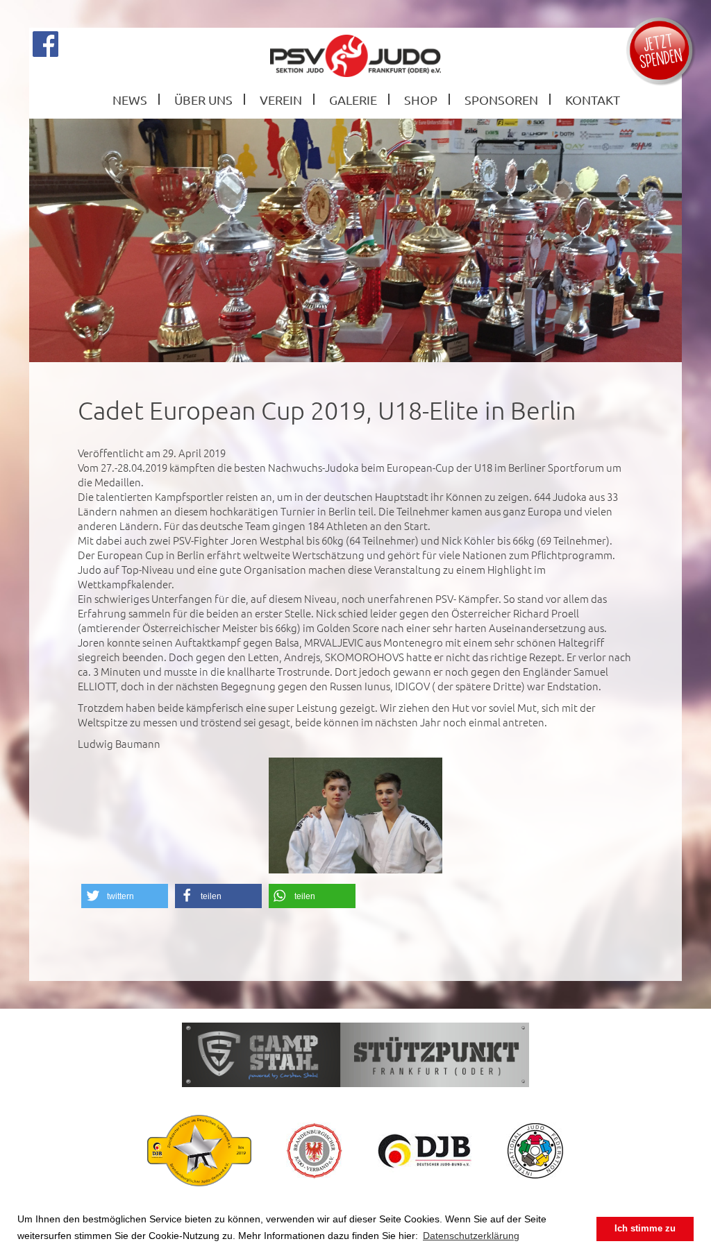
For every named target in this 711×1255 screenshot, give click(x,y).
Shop (420, 99)
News (129, 99)
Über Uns (203, 99)
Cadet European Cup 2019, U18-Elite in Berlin (327, 410)
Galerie (353, 99)
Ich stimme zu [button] (645, 1228)
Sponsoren (501, 99)
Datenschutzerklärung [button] (471, 1235)
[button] (124, 896)
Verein (281, 99)
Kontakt (592, 99)
